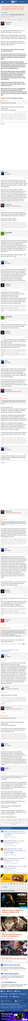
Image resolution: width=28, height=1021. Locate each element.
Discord (11, 991)
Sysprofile (3, 703)
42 (3, 914)
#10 (26, 395)
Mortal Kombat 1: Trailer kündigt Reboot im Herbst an (15, 867)
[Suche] (26, 1)
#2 (26, 177)
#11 (26, 453)
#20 (26, 773)
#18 (26, 712)
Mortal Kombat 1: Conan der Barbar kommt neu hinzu (14, 841)
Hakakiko (6, 853)
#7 (26, 322)
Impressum (3, 1005)
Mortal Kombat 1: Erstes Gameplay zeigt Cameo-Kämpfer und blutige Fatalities (15, 850)
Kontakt (8, 1005)
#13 (26, 554)
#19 (26, 749)
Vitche (5, 861)
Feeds (4, 991)
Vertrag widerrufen (21, 1005)
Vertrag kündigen (4, 1007)
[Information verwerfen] (25, 6)
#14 (26, 595)
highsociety (4, 16)
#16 (26, 660)
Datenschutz (19, 1007)
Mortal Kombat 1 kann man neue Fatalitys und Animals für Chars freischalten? (15, 833)
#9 (26, 366)
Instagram (23, 994)
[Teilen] (25, 28)
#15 (26, 625)
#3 (26, 210)
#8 (26, 337)
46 (3, 961)
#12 (26, 516)
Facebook (5, 994)
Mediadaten (13, 1005)
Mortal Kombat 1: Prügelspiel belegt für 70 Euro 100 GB (14, 859)
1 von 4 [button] (9, 19)
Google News (14, 994)
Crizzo (5, 844)
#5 (26, 267)
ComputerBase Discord (14, 9)
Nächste (15, 19)
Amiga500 (6, 836)
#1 (26, 28)
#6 (26, 289)
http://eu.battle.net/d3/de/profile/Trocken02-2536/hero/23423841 (10, 650)
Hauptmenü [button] (2, 2)
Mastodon (5, 996)
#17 (26, 692)
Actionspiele (11, 836)
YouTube (17, 996)
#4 (26, 238)
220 (4, 938)
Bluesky (18, 991)
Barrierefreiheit (12, 1007)
